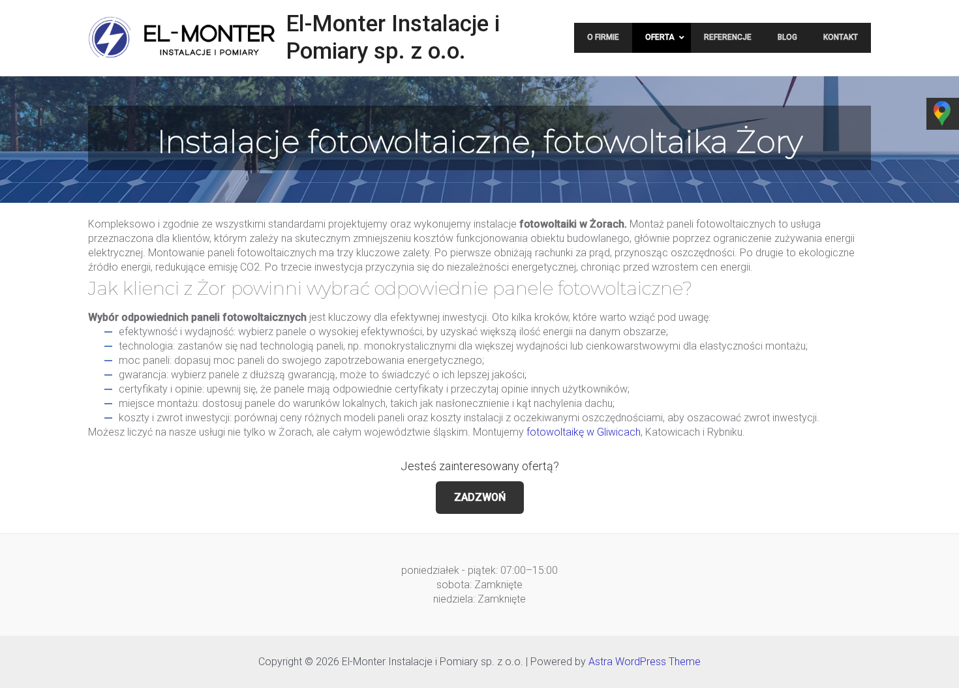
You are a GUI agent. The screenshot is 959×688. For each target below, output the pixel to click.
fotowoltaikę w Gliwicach (583, 432)
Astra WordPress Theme (644, 661)
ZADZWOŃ (480, 497)
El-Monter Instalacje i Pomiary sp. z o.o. (393, 37)
